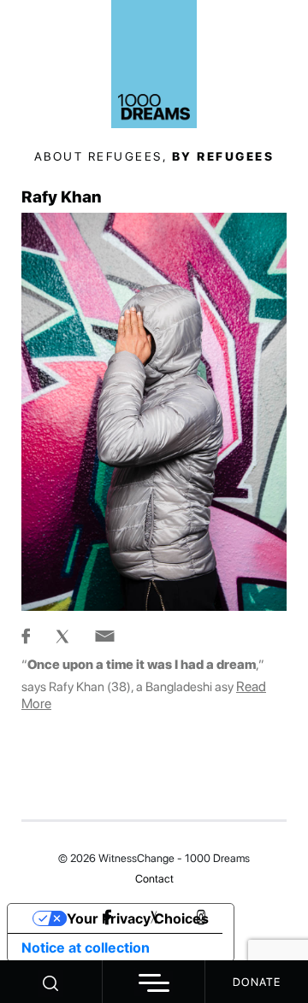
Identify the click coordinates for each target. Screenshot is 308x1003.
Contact (154, 878)
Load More (154, 779)
